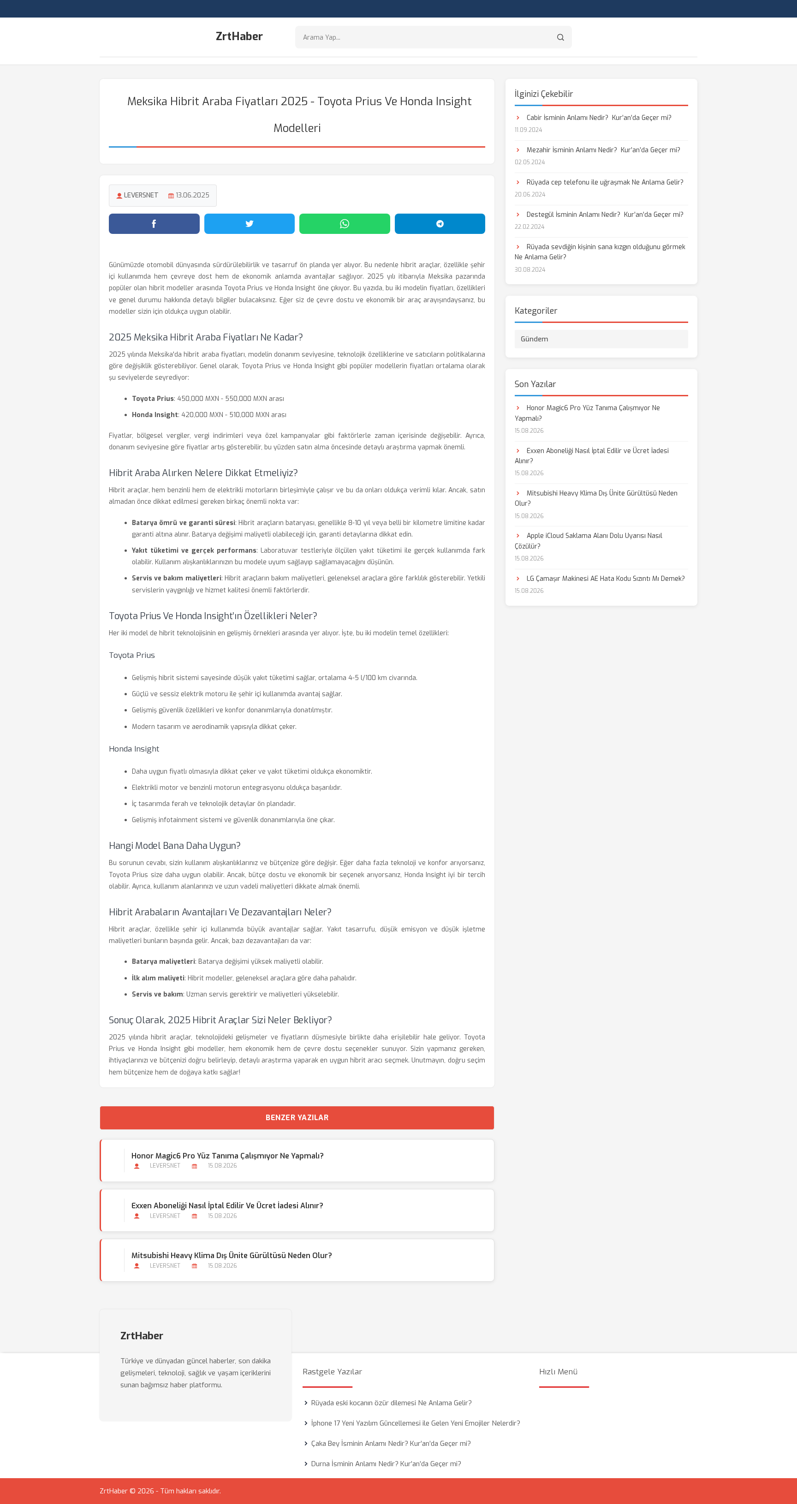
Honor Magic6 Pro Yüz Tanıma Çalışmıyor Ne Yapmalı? (227, 1156)
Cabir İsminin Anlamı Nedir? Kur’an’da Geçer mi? (598, 117)
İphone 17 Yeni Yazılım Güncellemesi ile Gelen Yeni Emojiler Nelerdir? (415, 1423)
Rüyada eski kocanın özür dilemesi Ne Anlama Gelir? (391, 1403)
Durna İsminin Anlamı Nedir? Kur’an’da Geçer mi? (386, 1463)
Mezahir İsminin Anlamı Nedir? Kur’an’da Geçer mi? (602, 150)
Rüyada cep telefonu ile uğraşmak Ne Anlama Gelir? (604, 182)
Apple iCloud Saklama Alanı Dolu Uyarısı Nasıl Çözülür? (588, 540)
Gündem (534, 339)
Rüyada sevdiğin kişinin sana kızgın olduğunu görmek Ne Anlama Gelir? (600, 252)
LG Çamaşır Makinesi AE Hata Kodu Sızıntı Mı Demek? (605, 578)
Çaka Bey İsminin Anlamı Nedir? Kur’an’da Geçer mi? (391, 1443)
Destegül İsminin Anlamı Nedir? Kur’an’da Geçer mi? (604, 214)
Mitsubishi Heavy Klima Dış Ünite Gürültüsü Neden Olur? (231, 1255)
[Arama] (560, 37)
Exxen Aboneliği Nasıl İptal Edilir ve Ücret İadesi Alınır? (227, 1206)
